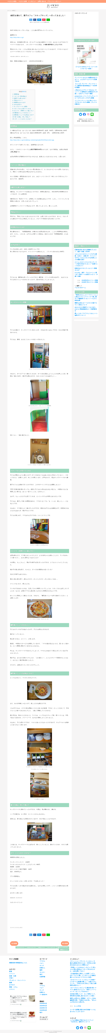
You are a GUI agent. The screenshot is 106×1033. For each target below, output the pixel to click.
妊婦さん (42, 968)
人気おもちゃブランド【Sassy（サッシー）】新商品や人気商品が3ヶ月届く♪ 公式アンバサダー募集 (86, 91)
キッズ (42, 965)
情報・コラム (13, 987)
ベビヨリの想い (12, 1)
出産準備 (42, 976)
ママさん (42, 961)
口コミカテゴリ (51, 947)
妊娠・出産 (12, 976)
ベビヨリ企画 (22, 1)
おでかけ (12, 985)
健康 (10, 982)
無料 (41, 970)
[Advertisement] (40, 914)
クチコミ (12, 989)
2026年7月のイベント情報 (90, 282)
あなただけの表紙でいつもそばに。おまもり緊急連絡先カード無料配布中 (86, 309)
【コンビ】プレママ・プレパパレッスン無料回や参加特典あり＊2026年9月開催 (86, 85)
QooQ (55, 1032)
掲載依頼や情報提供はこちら (18, 962)
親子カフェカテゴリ (63, 947)
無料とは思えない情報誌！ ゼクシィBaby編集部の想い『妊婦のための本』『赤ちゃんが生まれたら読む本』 (83, 1000)
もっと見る (77, 1006)
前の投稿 (65, 943)
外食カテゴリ (41, 947)
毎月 (41, 974)
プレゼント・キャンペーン (17, 980)
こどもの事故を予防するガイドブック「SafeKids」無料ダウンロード (82, 1020)
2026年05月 (43, 1003)
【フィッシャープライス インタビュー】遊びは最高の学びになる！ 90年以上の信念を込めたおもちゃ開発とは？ (83, 963)
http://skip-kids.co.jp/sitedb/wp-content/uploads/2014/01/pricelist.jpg (32, 140)
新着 (10, 971)
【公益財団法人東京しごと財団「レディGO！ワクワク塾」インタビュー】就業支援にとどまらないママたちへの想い (83, 975)
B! (39, 19)
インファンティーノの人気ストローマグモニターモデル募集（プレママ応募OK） (86, 102)
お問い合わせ (42, 1)
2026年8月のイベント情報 (90, 280)
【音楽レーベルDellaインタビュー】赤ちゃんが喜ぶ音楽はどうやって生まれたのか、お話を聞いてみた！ (83, 969)
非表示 (24, 91)
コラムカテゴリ (21, 947)
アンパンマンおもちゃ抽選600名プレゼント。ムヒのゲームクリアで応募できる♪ (86, 79)
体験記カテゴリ (64, 949)
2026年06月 (43, 1005)
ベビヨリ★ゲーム (80, 287)
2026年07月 (43, 1008)
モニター (42, 972)
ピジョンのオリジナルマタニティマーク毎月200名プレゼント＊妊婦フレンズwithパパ (86, 264)
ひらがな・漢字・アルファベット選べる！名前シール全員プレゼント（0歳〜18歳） (86, 274)
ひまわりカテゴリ (31, 947)
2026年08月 (43, 1010)
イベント (12, 973)
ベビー (42, 963)
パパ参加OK (43, 994)
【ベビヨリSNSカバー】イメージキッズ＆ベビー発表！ (86, 67)
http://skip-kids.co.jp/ (17, 37)
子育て (11, 978)
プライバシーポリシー (54, 1)
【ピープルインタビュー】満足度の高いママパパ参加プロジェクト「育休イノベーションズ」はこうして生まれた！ (83, 989)
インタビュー (32, 1)
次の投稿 (14, 943)
